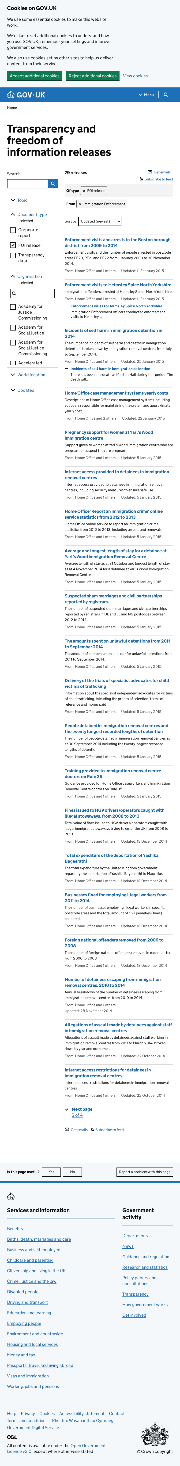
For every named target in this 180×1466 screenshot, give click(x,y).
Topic (22, 200)
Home (12, 107)
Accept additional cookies (35, 76)
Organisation (29, 276)
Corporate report (28, 232)
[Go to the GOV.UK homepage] (26, 94)
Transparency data (31, 257)
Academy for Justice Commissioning (32, 312)
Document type (32, 214)
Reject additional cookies (93, 76)
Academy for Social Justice (31, 330)
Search (24, 173)
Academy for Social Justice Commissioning (32, 347)
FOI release (29, 245)
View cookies (135, 76)
